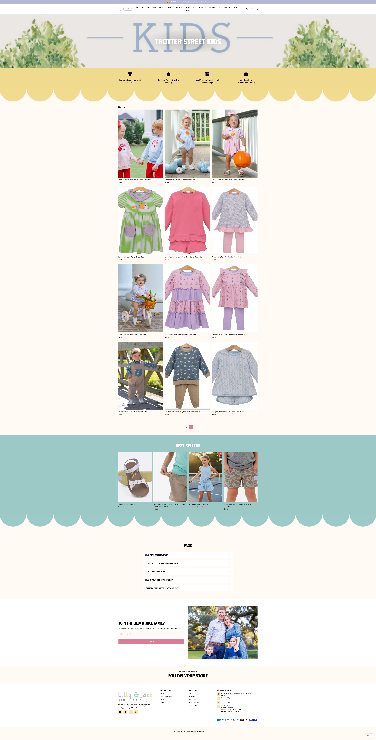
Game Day (179, 7)
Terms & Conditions (194, 702)
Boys (154, 7)
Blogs (188, 10)
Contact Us (236, 7)
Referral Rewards (224, 7)
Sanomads (200, 731)
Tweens (187, 7)
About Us (191, 693)
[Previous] (120, 478)
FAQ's (162, 699)
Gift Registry (203, 7)
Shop (169, 7)
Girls (148, 7)
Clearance (212, 7)
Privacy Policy (193, 705)
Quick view (140, 176)
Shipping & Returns (166, 696)
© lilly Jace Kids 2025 (179, 731)
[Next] (256, 478)
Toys (194, 7)
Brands (161, 7)
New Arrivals (140, 7)
